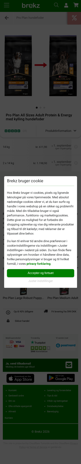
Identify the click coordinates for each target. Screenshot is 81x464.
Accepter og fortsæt (40, 273)
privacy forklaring (38, 264)
